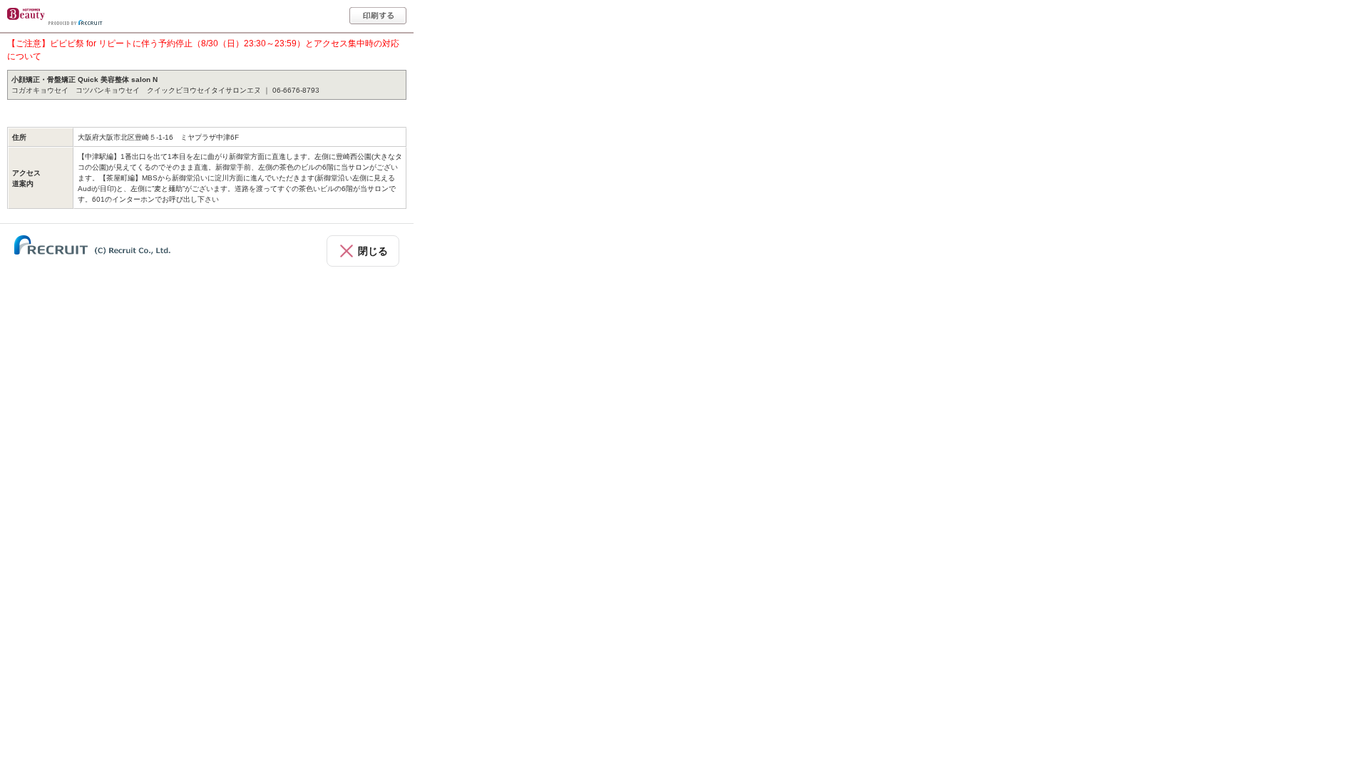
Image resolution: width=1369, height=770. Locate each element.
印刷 (377, 15)
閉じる (373, 251)
